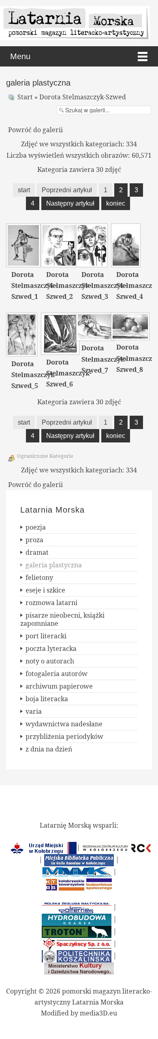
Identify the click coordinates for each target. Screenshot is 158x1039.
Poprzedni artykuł (67, 190)
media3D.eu (98, 1013)
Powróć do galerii (35, 129)
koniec (115, 203)
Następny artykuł (70, 203)
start (24, 190)
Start (25, 96)
